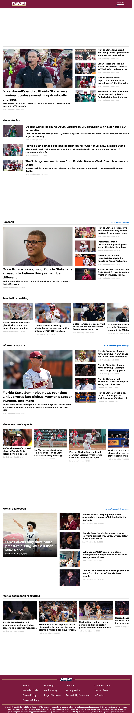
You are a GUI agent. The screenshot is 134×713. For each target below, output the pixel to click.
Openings (49, 685)
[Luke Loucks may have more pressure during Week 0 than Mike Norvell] (30, 535)
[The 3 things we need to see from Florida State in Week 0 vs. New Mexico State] (66, 167)
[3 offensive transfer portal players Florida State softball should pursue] (17, 445)
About (26, 685)
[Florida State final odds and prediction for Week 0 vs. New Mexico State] (66, 150)
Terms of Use (101, 690)
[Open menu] (6, 3)
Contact (70, 685)
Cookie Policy (29, 695)
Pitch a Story (50, 690)
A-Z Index (99, 695)
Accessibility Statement (78, 695)
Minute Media (16, 707)
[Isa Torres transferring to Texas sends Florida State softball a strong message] (50, 445)
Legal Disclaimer (53, 695)
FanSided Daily (30, 690)
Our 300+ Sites (102, 685)
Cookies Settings (31, 700)
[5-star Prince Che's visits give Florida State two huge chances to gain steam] (18, 319)
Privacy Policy (73, 690)
